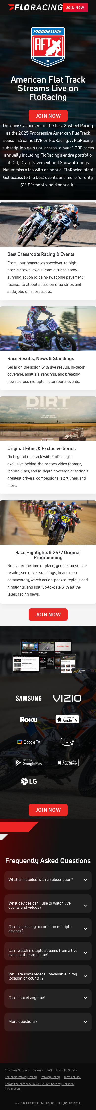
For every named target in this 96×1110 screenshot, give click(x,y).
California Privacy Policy (21, 1077)
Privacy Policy (50, 1077)
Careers (38, 1070)
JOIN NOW (75, 7)
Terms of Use (72, 1077)
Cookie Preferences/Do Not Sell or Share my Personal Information (39, 1086)
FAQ (49, 1070)
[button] (48, 880)
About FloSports (66, 1070)
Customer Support (17, 1070)
